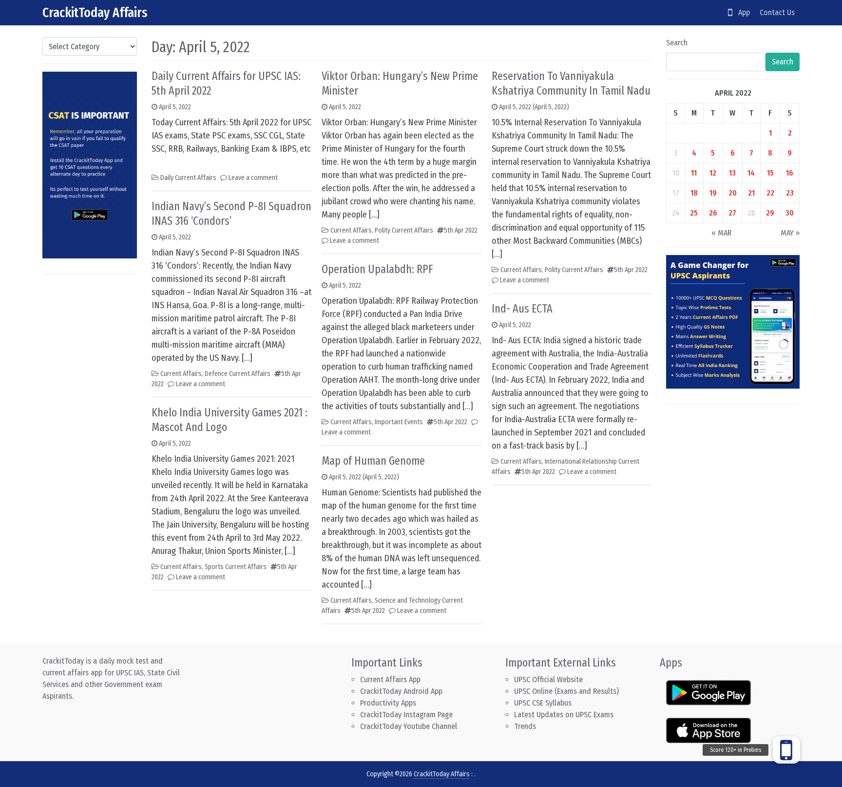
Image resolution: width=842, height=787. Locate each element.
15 (770, 172)
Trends (525, 726)
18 (694, 192)
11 (694, 172)
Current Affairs (181, 374)
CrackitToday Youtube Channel (408, 726)
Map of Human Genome (373, 461)
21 (751, 192)
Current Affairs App (390, 679)
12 (712, 172)
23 (790, 192)
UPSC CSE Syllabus (544, 703)
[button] (786, 750)
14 (751, 172)
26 (713, 212)
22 (770, 192)
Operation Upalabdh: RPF (377, 269)
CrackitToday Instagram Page (406, 714)
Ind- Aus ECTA (522, 308)
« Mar (721, 232)
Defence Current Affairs (237, 374)
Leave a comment (253, 178)
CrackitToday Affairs (95, 12)
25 (694, 212)
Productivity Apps (388, 703)
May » (790, 232)
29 (770, 212)
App (741, 12)
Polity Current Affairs (404, 230)
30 (789, 212)
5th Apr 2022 (461, 230)
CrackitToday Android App (401, 691)
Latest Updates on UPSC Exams (563, 714)
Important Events (399, 422)
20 (732, 192)
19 (713, 192)
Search (677, 42)
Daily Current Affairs (188, 178)
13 (732, 172)
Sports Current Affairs (236, 567)
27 (732, 212)
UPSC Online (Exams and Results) (566, 691)
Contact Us (777, 12)
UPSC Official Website (548, 679)
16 (789, 172)
